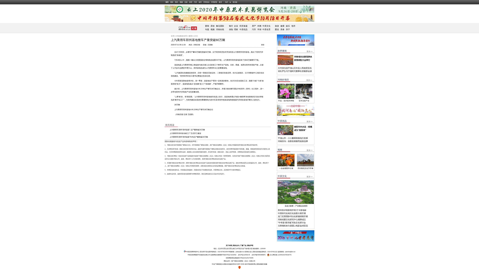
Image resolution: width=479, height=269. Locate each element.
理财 (236, 29)
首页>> (173, 36)
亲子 (288, 29)
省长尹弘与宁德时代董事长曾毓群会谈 (295, 71)
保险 (231, 29)
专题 (207, 29)
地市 (293, 26)
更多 (262, 45)
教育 (220, 2)
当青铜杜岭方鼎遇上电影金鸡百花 (293, 226)
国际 (171, 2)
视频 (181, 2)
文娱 (185, 2)
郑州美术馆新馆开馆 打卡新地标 (292, 210)
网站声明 (250, 245)
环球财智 (214, 2)
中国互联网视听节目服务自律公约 (199, 255)
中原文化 (266, 26)
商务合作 (236, 245)
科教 (259, 26)
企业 (236, 26)
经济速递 (243, 26)
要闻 (207, 26)
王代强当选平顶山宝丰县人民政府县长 (295, 68)
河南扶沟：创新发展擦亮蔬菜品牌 (293, 141)
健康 (282, 26)
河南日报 (196, 45)
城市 (200, 2)
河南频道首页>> (182, 36)
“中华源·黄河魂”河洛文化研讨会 (292, 223)
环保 (259, 29)
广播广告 (243, 245)
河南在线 (220, 29)
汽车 (195, 2)
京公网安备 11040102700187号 (281, 255)
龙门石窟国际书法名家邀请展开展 (293, 216)
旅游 (277, 26)
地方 (226, 2)
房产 (254, 26)
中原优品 (243, 29)
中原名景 (266, 29)
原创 (213, 26)
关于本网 (229, 245)
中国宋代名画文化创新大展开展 (292, 213)
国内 (176, 2)
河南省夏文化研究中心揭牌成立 (292, 219)
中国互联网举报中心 (192, 252)
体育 (190, 2)
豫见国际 (220, 26)
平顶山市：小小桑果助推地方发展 (293, 138)
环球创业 (206, 2)
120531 (246, 255)
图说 (277, 29)
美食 (282, 29)
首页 (167, 2)
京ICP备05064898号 (259, 255)
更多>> (310, 51)
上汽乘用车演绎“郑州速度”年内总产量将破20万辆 (189, 137)
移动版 (235, 2)
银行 (231, 26)
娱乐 (288, 26)
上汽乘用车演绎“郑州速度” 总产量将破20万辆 (187, 130)
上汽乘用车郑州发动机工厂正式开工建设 (185, 133)
